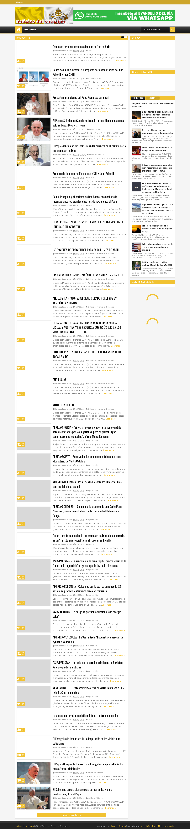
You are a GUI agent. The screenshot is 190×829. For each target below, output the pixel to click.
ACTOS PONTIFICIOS (64, 405)
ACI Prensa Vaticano (95, 78)
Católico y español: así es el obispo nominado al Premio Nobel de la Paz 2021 (157, 264)
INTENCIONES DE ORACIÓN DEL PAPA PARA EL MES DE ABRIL (86, 249)
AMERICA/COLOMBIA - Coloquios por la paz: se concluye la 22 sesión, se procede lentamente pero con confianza (87, 588)
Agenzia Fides (93, 441)
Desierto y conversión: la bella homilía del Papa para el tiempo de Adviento (157, 149)
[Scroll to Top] (186, 825)
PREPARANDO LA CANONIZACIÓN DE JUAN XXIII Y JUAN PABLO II (88, 275)
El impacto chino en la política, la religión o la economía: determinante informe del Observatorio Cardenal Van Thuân (157, 114)
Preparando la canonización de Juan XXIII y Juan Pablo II (83, 173)
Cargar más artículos (71, 815)
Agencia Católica (118, 826)
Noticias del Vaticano (24, 826)
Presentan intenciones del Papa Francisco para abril (81, 97)
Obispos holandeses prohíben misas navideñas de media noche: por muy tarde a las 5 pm (157, 228)
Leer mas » (120, 60)
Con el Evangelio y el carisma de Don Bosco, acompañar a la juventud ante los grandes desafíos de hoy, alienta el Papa (85, 198)
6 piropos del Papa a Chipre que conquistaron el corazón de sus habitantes (157, 131)
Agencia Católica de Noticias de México (158, 826)
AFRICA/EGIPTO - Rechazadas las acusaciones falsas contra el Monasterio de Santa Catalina (87, 458)
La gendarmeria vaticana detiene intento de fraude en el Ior (85, 715)
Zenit (90, 51)
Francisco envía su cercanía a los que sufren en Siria (81, 46)
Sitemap (19, 2)
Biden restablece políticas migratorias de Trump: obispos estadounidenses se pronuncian (157, 246)
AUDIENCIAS (59, 379)
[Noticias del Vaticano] (18, 29)
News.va (91, 178)
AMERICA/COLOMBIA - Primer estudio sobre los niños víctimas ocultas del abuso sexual (87, 484)
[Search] (172, 29)
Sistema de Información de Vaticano (101, 231)
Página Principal (30, 29)
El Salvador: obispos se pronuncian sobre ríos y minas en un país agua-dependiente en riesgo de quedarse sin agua (157, 167)
